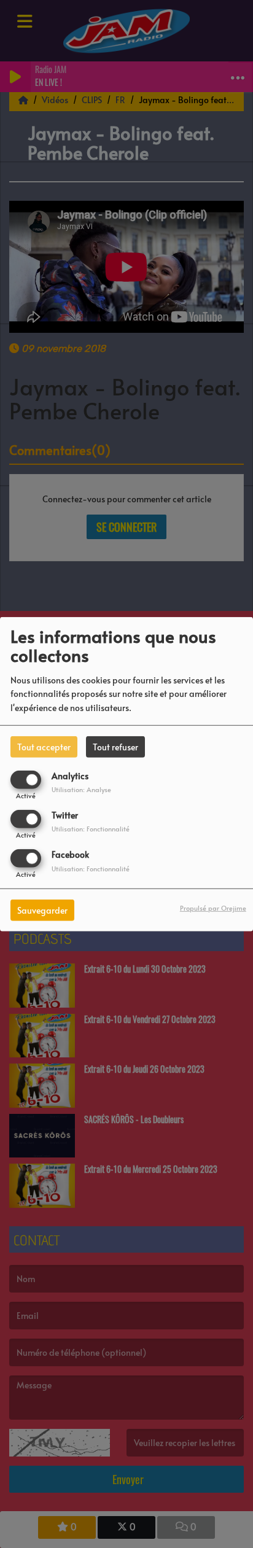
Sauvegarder (42, 910)
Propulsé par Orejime (213, 907)
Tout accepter (44, 746)
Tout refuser (115, 746)
